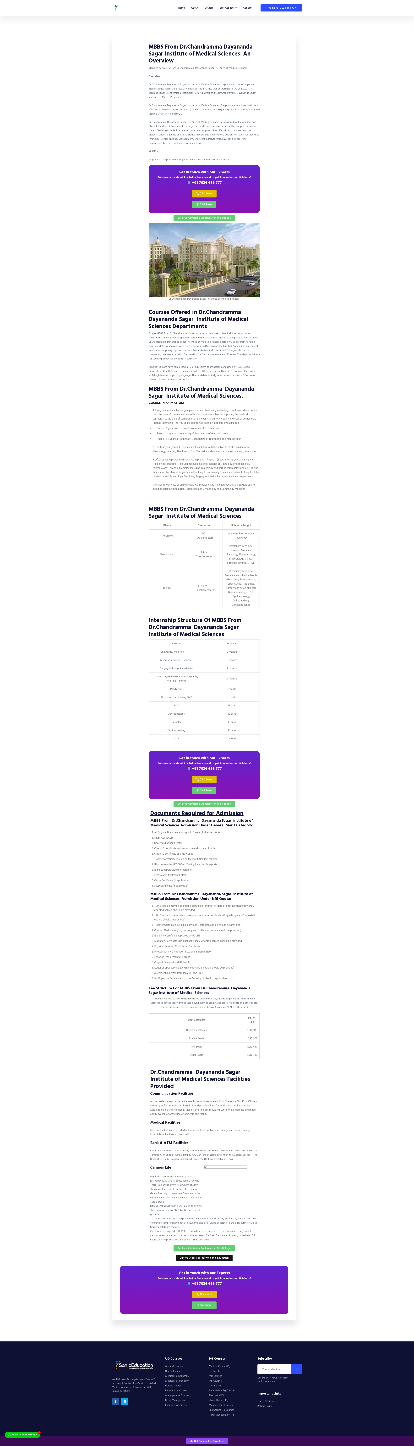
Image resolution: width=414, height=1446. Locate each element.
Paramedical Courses (176, 1391)
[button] (207, 1441)
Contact (247, 8)
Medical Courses (174, 1366)
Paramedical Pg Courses (222, 1391)
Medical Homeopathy (177, 1376)
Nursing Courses (174, 1386)
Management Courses (177, 1395)
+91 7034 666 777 (206, 183)
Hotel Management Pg (221, 1415)
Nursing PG (215, 1386)
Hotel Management (176, 1400)
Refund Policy (264, 1406)
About (194, 8)
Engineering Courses (176, 1405)
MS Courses (215, 1381)
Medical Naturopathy (177, 1381)
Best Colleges (227, 8)
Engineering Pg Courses (221, 1410)
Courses (209, 8)
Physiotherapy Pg (218, 1400)
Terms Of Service (266, 1401)
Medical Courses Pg (219, 1366)
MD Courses (215, 1376)
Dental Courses (173, 1371)
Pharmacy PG (216, 1395)
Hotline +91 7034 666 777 (281, 8)
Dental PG (214, 1371)
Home (181, 8)
